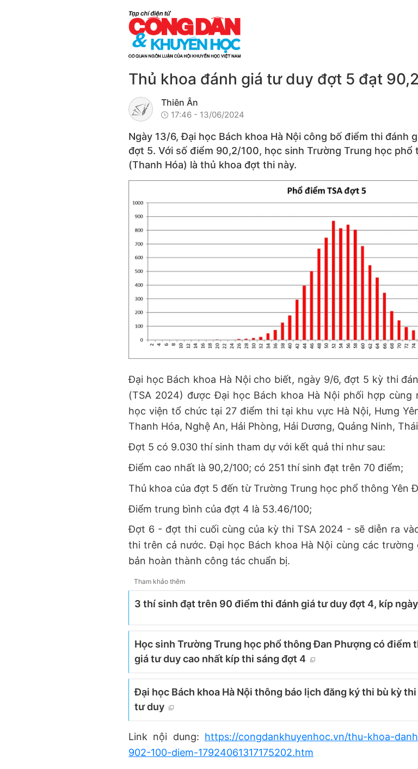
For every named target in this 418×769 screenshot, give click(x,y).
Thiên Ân (179, 102)
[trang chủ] (250, 34)
